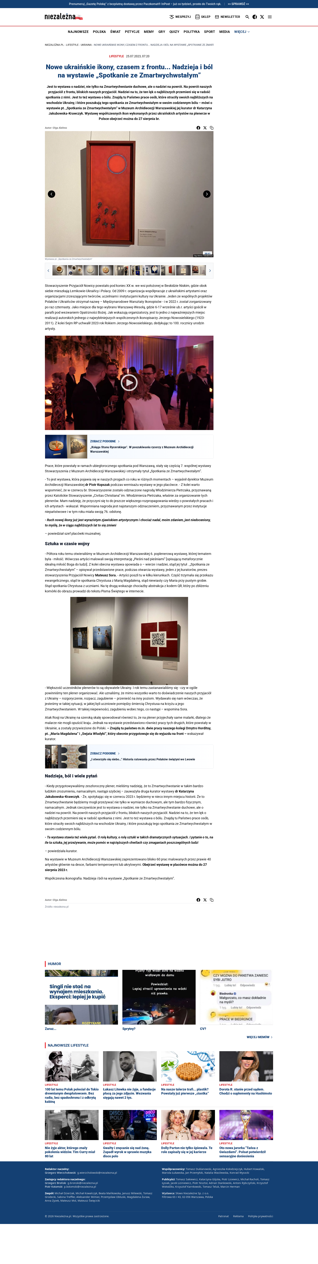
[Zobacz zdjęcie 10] (199, 270)
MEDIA (224, 32)
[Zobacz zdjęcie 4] (106, 270)
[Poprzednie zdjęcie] (51, 194)
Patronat (223, 1216)
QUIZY (174, 32)
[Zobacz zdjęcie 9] (183, 270)
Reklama (238, 1216)
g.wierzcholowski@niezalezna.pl (97, 1172)
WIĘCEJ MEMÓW (258, 1037)
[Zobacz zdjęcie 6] (137, 270)
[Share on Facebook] (198, 128)
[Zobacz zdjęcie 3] (90, 270)
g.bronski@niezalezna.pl (83, 1183)
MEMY (149, 32)
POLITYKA (192, 32)
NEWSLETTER (230, 17)
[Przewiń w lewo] (48, 270)
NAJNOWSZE (78, 32)
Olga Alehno (60, 127)
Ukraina (86, 44)
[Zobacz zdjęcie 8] (168, 270)
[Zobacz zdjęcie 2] (75, 270)
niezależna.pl (54, 44)
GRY (161, 32)
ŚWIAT (115, 32)
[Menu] (269, 17)
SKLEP (205, 17)
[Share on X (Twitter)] (205, 128)
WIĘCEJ (240, 32)
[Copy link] (211, 128)
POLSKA (99, 32)
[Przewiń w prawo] (210, 270)
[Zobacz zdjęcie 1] (59, 270)
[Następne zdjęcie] (207, 194)
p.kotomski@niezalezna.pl (80, 1186)
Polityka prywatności (260, 1216)
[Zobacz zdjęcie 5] (121, 270)
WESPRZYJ (183, 17)
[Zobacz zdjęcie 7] (152, 270)
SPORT (209, 32)
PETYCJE (132, 32)
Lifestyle (72, 44)
